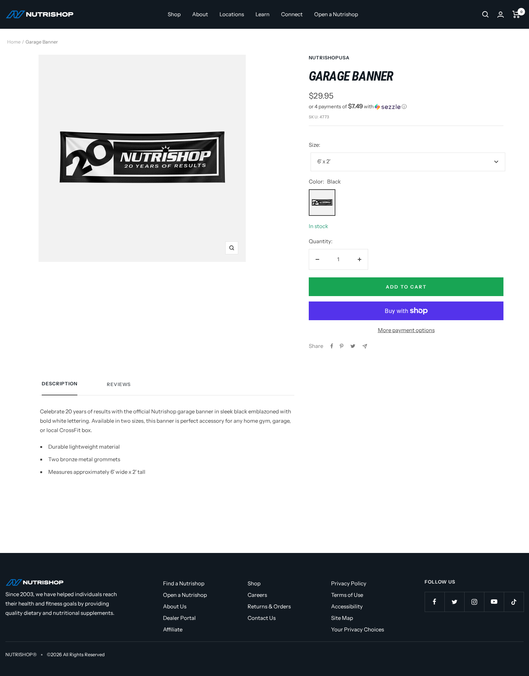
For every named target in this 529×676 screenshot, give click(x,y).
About (200, 14)
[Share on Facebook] (331, 346)
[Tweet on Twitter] (353, 346)
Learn (263, 14)
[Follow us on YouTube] (494, 602)
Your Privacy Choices (357, 629)
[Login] (500, 15)
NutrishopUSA (329, 57)
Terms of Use (347, 594)
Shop (174, 14)
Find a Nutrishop (183, 583)
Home (14, 42)
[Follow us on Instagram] (474, 602)
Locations (232, 14)
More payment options (406, 330)
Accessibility (347, 606)
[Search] (485, 14)
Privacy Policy (348, 583)
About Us (174, 606)
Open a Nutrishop (336, 14)
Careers (257, 594)
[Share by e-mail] (364, 346)
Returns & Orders (269, 606)
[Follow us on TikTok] (514, 602)
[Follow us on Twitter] (454, 602)
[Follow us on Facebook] (434, 602)
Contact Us (262, 617)
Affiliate (172, 629)
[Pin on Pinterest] (341, 346)
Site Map (342, 617)
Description (59, 383)
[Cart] (516, 14)
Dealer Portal (179, 617)
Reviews (119, 384)
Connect (292, 14)
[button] (406, 106)
